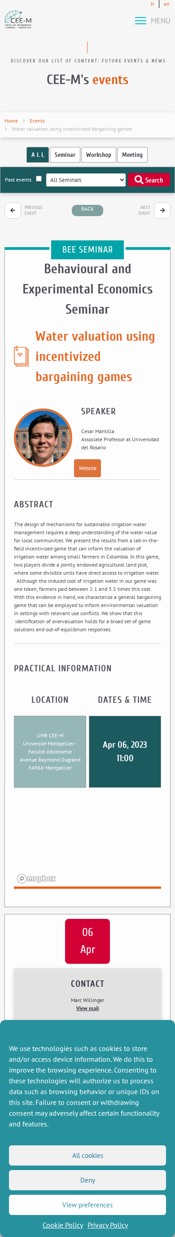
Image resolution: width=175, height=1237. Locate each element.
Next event (144, 210)
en (167, 3)
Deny (87, 1180)
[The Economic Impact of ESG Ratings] (162, 210)
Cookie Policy (63, 1224)
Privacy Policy (108, 1224)
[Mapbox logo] (36, 878)
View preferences (87, 1205)
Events (37, 120)
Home (11, 120)
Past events (18, 179)
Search (153, 180)
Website (87, 468)
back (87, 208)
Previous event (34, 210)
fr (152, 3)
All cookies (87, 1155)
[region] (88, 844)
